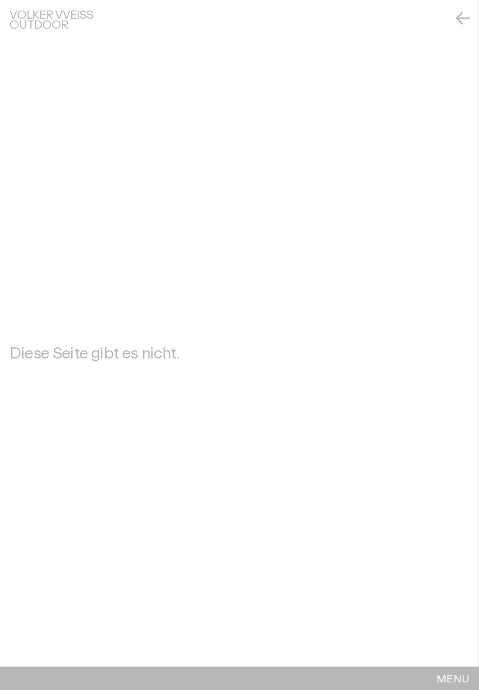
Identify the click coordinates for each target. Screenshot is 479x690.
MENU (453, 679)
